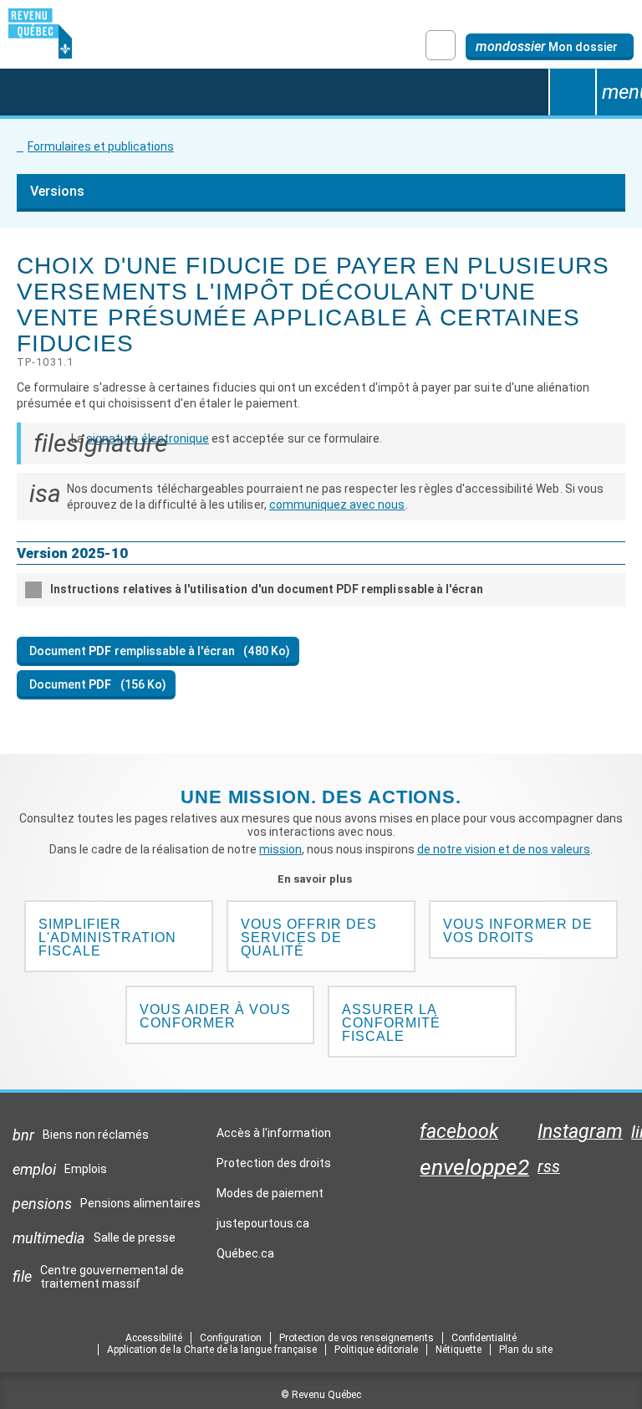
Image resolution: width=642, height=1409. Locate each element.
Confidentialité (484, 1338)
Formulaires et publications (101, 146)
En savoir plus (321, 879)
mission (280, 849)
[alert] (550, 46)
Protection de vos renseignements (356, 1338)
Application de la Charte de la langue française (212, 1349)
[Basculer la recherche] (571, 92)
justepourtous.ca (263, 1227)
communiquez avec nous (337, 504)
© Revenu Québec (321, 1395)
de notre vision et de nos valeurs (503, 849)
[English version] (440, 45)
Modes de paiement (270, 1193)
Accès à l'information (274, 1133)
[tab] (321, 590)
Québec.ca (245, 1257)
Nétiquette (459, 1349)
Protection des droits (274, 1163)
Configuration (231, 1338)
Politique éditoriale (376, 1349)
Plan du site (526, 1349)
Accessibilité (153, 1338)
